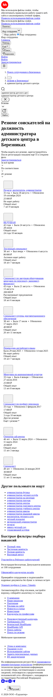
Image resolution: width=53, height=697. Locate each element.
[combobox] (14, 92)
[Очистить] (5, 99)
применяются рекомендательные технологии (25, 663)
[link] (6, 50)
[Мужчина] (8, 243)
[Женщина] (8, 185)
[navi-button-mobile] (4, 66)
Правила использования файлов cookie (20, 23)
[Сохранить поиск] (4, 111)
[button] (4, 57)
